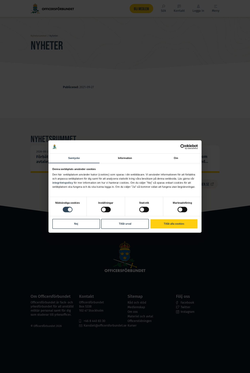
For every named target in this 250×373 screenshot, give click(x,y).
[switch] (106, 209)
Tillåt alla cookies (174, 223)
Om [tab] (176, 158)
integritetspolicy (62, 182)
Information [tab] (125, 158)
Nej (76, 223)
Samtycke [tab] (74, 158)
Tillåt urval (125, 223)
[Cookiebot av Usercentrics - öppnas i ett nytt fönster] (183, 146)
